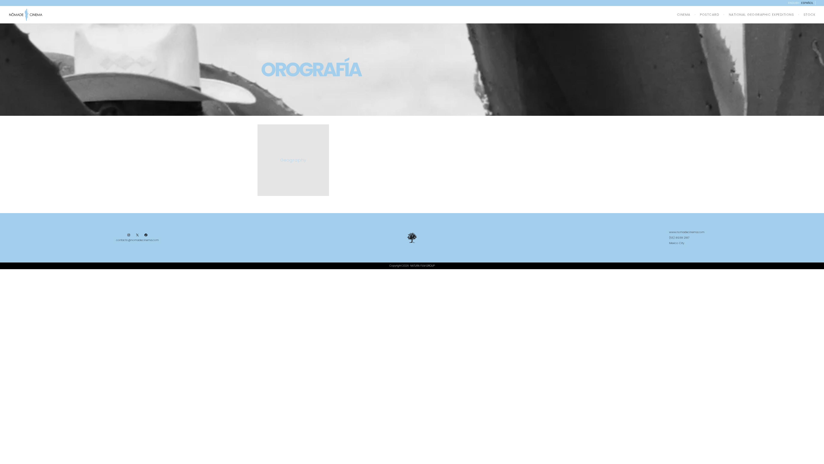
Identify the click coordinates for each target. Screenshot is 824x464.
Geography (293, 160)
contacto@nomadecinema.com (137, 240)
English (793, 3)
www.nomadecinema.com (686, 232)
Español (807, 3)
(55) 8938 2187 (679, 238)
